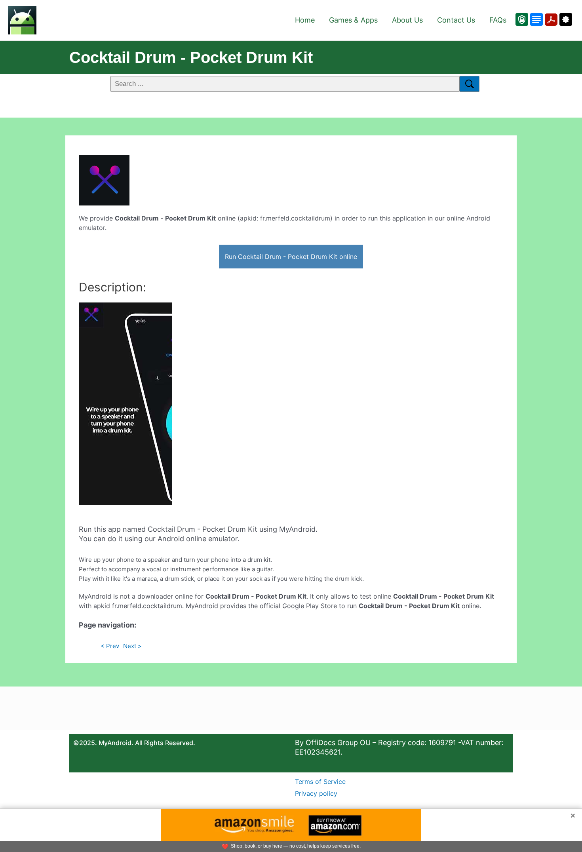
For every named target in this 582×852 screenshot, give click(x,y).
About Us (407, 20)
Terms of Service (320, 781)
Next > (132, 646)
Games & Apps (353, 20)
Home (305, 20)
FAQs (497, 20)
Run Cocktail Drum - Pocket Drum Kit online (291, 257)
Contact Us (456, 20)
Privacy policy (316, 793)
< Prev (110, 646)
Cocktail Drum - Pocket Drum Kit (191, 57)
